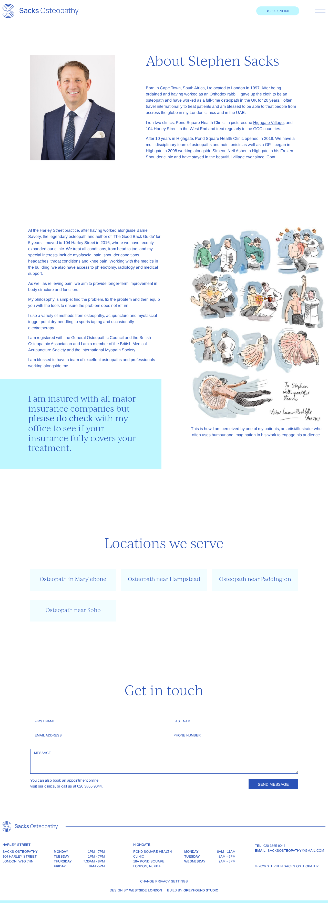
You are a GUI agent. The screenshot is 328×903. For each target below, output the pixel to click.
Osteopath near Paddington (255, 579)
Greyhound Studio (200, 890)
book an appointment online (75, 780)
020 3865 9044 (274, 846)
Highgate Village (268, 122)
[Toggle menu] (320, 11)
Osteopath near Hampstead (164, 579)
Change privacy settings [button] (164, 881)
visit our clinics (42, 786)
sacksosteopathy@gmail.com (296, 850)
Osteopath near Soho (73, 610)
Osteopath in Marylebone (73, 579)
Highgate (141, 845)
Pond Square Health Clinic (219, 138)
